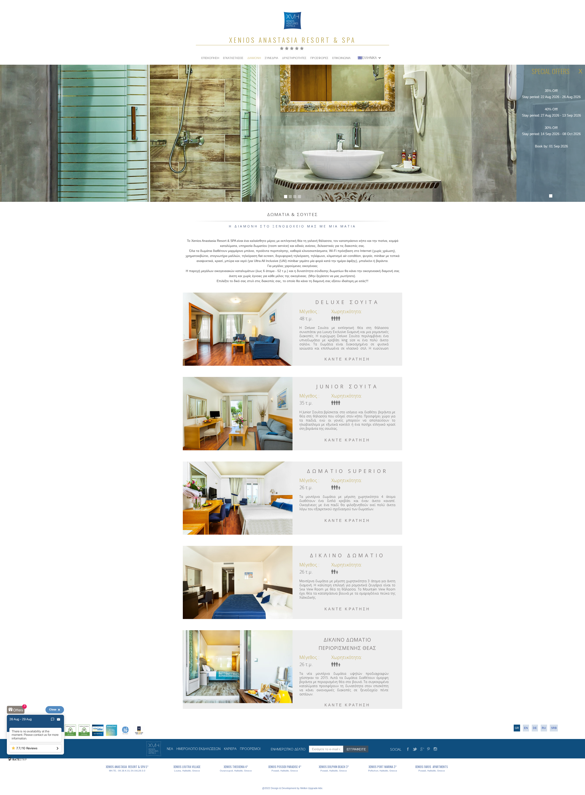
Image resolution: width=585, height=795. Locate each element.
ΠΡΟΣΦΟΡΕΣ (319, 58)
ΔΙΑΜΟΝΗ (254, 58)
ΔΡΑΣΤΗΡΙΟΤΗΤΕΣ (294, 58)
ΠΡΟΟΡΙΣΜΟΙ (250, 748)
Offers (18, 710)
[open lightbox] (237, 329)
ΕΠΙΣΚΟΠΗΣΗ (210, 58)
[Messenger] (53, 719)
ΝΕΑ (170, 748)
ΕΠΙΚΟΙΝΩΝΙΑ (341, 58)
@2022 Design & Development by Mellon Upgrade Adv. (292, 788)
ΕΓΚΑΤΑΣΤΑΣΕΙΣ (233, 58)
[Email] (58, 719)
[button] (372, 58)
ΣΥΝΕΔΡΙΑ (271, 58)
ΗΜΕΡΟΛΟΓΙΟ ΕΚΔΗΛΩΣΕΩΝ (198, 748)
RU (544, 728)
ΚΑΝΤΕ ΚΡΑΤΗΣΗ (347, 359)
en (526, 728)
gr (517, 728)
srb (554, 728)
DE (535, 728)
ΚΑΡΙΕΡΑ (230, 748)
